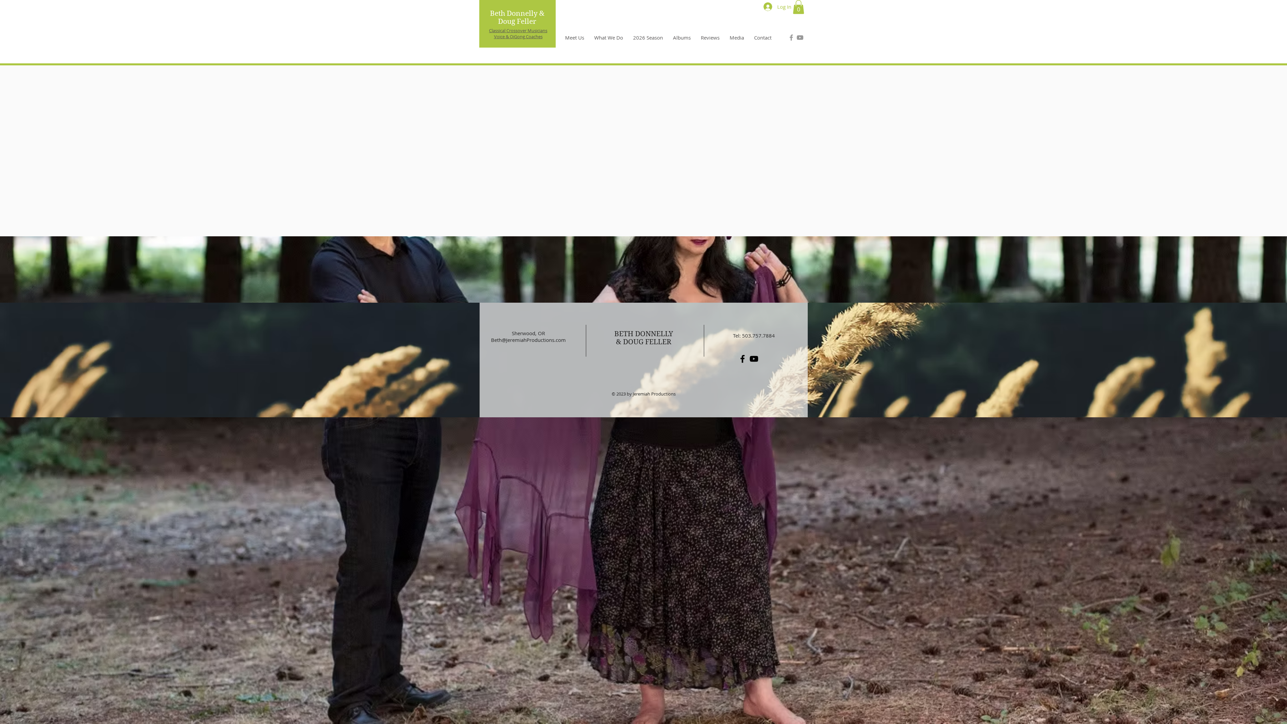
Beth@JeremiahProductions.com (528, 340)
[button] (798, 7)
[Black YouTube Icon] (754, 359)
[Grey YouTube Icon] (800, 38)
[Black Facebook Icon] (742, 359)
